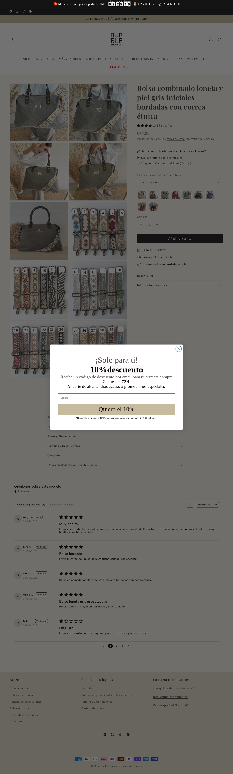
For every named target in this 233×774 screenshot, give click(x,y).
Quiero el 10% (116, 409)
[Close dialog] (179, 349)
